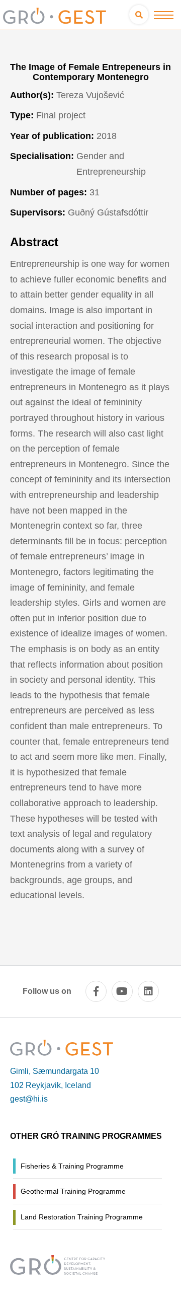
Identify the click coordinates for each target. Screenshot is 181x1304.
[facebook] (96, 991)
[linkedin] (148, 991)
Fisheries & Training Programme (72, 1166)
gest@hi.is (29, 1099)
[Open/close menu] (163, 15)
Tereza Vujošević (90, 95)
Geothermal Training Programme (73, 1191)
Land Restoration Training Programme (82, 1217)
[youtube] (122, 991)
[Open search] (138, 14)
